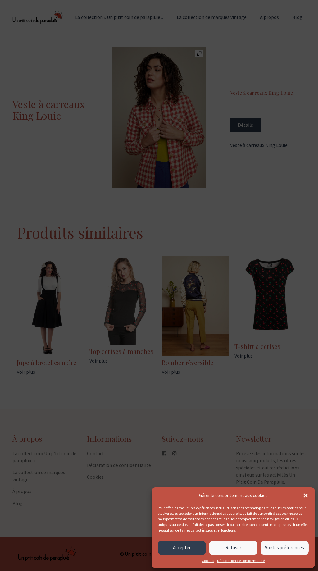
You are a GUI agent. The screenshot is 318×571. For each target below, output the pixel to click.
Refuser (233, 547)
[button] (305, 495)
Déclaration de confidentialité (241, 560)
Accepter (182, 547)
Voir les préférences (284, 547)
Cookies (208, 560)
